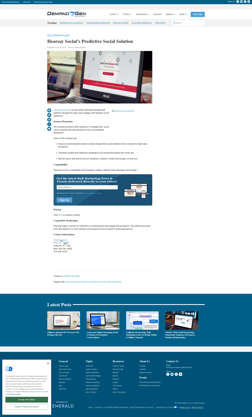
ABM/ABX (89, 366)
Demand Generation (92, 372)
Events (169, 14)
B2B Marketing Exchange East (149, 385)
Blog (60, 386)
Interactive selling (120, 23)
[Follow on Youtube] (241, 1)
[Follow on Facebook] (237, 1)
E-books (115, 382)
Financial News (64, 372)
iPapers (115, 389)
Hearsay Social (60, 110)
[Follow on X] (245, 1)
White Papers (117, 386)
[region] (26, 387)
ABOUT (90, 407)
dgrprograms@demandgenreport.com (179, 367)
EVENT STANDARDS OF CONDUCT (142, 407)
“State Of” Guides (118, 366)
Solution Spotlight (58, 35)
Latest (113, 14)
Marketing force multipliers (71, 23)
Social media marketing (110, 282)
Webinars (116, 379)
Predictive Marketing (93, 382)
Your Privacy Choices (165, 407)
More (182, 14)
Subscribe (198, 14)
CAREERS (98, 407)
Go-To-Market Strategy (93, 376)
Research (116, 372)
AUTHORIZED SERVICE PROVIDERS (115, 407)
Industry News (64, 366)
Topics (126, 14)
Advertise (26, 2)
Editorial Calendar (145, 372)
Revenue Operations (92, 386)
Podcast (157, 14)
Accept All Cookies (26, 400)
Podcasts (62, 382)
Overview (142, 366)
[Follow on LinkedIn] (248, 1)
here (61, 215)
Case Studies (63, 376)
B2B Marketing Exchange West (150, 382)
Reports (115, 376)
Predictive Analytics (89, 282)
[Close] (48, 363)
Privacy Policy (15, 394)
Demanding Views (65, 369)
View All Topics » (91, 392)
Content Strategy (91, 369)
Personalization (91, 379)
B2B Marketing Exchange (43, 2)
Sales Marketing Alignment (98, 23)
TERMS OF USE (184, 407)
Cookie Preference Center (27, 407)
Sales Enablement (92, 389)
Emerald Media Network (10, 2)
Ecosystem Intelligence (142, 23)
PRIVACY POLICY (197, 407)
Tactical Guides (118, 369)
